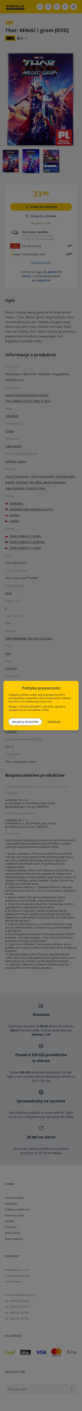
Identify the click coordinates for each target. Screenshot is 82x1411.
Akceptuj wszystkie (25, 722)
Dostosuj (54, 722)
